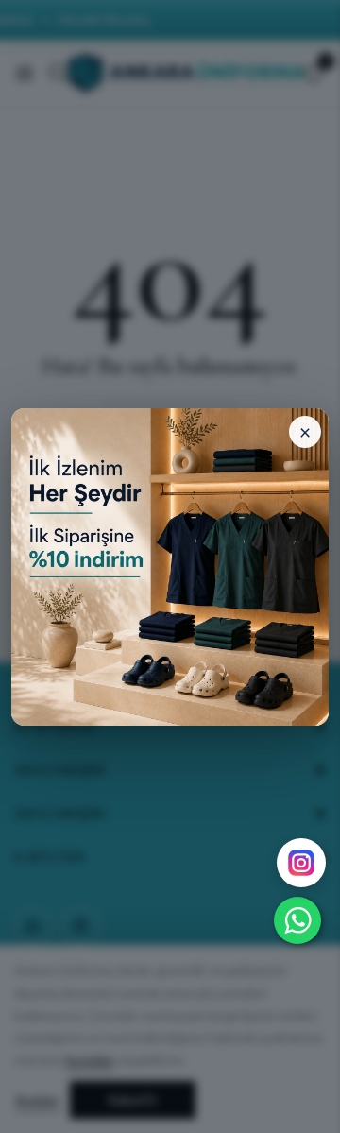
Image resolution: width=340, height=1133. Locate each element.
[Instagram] (301, 862)
